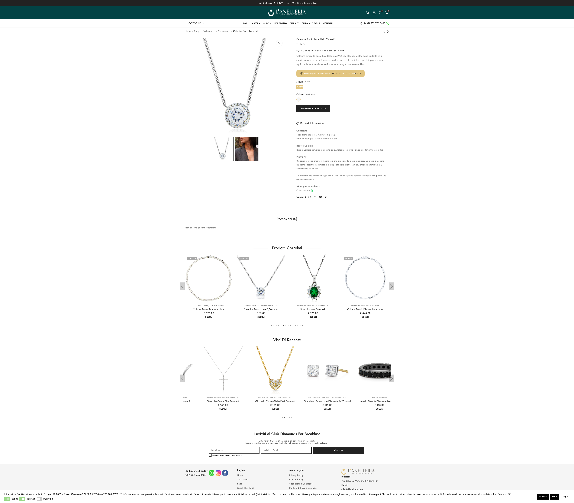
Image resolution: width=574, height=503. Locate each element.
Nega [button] (565, 496)
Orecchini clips (356, 397)
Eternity (316, 397)
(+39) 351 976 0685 (374, 23)
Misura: (300, 81)
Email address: (286, 450)
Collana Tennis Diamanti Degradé (365, 309)
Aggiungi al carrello (313, 108)
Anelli (308, 397)
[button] (269, 325)
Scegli (208, 317)
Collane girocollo (224, 31)
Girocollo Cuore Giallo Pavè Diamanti (209, 401)
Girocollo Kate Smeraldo (261, 309)
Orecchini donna (250, 397)
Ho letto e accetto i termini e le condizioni (227, 455)
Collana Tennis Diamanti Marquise (313, 309)
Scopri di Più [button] (504, 494)
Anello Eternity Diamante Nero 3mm (313, 401)
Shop (196, 31)
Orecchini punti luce (270, 397)
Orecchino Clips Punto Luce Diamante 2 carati (366, 401)
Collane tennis (321, 305)
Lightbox (279, 43)
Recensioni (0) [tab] (287, 218)
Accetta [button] (543, 496)
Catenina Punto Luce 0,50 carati (209, 309)
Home (188, 31)
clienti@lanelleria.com (352, 489)
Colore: (300, 94)
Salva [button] (554, 496)
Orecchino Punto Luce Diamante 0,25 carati (261, 401)
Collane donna (209, 31)
